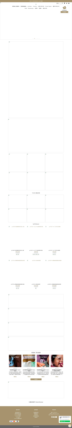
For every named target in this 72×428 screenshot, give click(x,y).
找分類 (36, 8)
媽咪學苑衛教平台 (18, 412)
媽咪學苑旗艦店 (23, 6)
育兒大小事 (45, 8)
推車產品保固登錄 (36, 416)
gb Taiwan (29, 6)
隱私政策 (36, 417)
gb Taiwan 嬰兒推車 (18, 414)
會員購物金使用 (36, 412)
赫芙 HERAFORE (41, 6)
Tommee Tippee (48, 6)
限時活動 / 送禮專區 (15, 6)
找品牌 (40, 8)
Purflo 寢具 (18, 417)
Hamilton (35, 6)
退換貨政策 (36, 414)
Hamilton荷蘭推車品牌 (18, 418)
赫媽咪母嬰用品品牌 (18, 413)
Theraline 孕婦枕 (18, 416)
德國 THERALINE (56, 6)
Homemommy (30, 8)
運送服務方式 (36, 413)
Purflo (26, 8)
